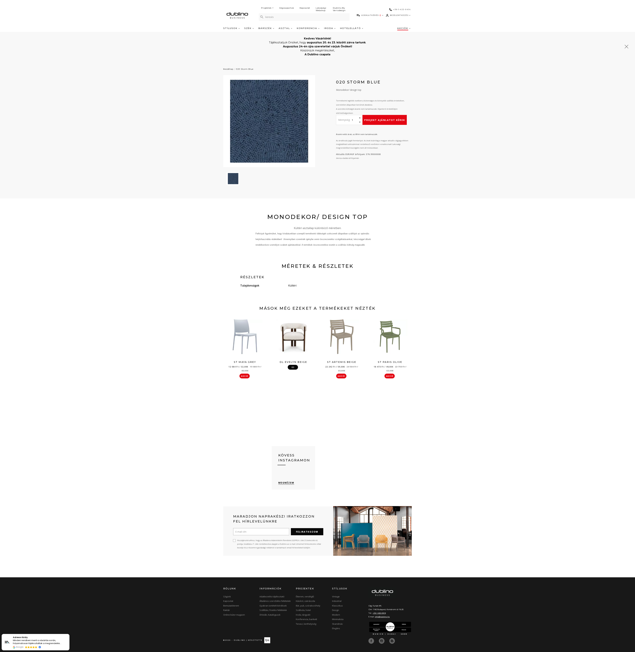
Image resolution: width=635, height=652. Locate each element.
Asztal (285, 28)
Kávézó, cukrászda (305, 601)
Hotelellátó (351, 28)
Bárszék (265, 28)
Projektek (266, 8)
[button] (69, 634)
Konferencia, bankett (306, 619)
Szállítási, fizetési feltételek (273, 610)
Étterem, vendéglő (305, 596)
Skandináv (337, 623)
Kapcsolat (305, 8)
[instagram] (382, 640)
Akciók (403, 28)
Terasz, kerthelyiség (306, 623)
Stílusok (230, 28)
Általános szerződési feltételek (275, 601)
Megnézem (286, 482)
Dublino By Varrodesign (339, 9)
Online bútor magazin (234, 614)
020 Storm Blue (244, 69)
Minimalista (337, 619)
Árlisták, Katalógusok (269, 614)
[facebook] (371, 640)
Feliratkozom (307, 531)
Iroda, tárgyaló (303, 614)
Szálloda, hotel (303, 610)
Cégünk (227, 596)
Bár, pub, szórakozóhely (308, 605)
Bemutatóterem (231, 605)
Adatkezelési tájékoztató (271, 596)
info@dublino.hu (382, 616)
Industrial (336, 601)
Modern (336, 614)
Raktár (226, 610)
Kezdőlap (228, 69)
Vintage (336, 596)
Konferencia (307, 28)
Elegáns (336, 628)
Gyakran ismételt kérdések (273, 605)
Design (335, 610)
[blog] (392, 640)
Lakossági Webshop (321, 9)
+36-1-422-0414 (379, 613)
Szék (248, 28)
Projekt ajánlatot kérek (384, 120)
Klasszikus (337, 605)
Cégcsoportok (286, 8)
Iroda (329, 28)
